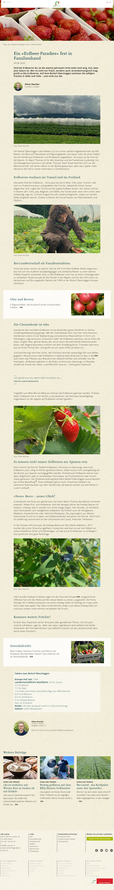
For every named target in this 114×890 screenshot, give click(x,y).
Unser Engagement (9, 861)
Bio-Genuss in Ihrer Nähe (96, 868)
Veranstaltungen (93, 875)
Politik (32, 871)
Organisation (63, 868)
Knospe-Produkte (93, 866)
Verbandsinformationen (67, 875)
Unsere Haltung (36, 861)
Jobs (31, 837)
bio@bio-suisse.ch (8, 845)
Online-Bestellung (26, 482)
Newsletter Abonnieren (100, 839)
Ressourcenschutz (8, 871)
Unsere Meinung (36, 866)
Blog (5, 44)
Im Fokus (33, 868)
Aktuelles (90, 873)
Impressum (34, 846)
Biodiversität (6, 868)
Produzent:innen (64, 837)
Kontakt (61, 873)
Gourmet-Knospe (67, 596)
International (63, 841)
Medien (32, 844)
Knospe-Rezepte (93, 871)
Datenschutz (34, 849)
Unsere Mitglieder (65, 866)
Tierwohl (4, 866)
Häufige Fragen (35, 863)
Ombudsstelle (35, 841)
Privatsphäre (34, 851)
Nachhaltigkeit (6, 863)
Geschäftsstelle (35, 839)
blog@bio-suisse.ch (39, 726)
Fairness (4, 873)
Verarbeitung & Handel (66, 839)
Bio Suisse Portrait (65, 863)
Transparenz (5, 875)
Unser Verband (64, 861)
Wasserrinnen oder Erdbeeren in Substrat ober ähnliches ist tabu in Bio (58, 355)
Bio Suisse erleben (94, 861)
